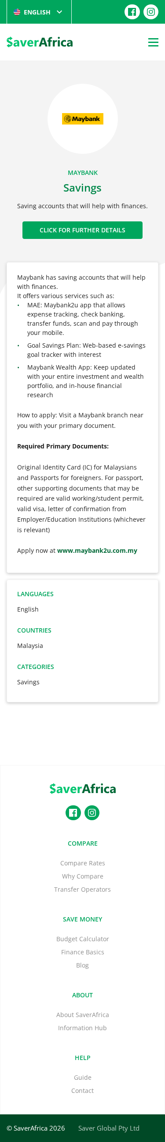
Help (83, 1057)
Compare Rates (82, 863)
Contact (82, 1090)
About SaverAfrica (82, 1014)
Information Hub (82, 1028)
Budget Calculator (82, 939)
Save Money (82, 919)
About (82, 995)
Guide (83, 1077)
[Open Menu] (153, 42)
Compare (83, 843)
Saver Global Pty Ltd (108, 1128)
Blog (82, 965)
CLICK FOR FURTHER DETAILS (82, 230)
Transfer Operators (82, 889)
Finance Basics (82, 952)
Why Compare (82, 876)
